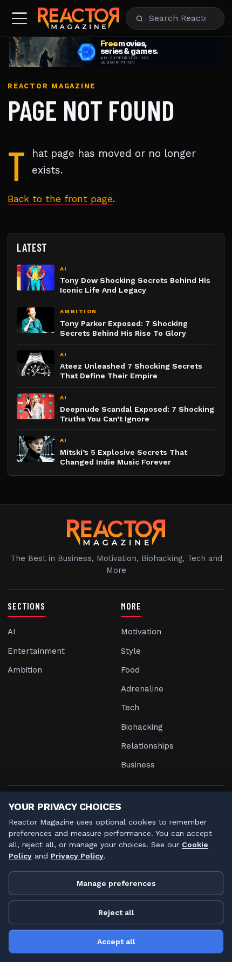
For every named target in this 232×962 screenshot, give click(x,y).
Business (138, 765)
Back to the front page (60, 198)
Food (130, 670)
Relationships (147, 746)
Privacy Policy (77, 856)
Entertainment (36, 651)
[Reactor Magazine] (78, 18)
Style (131, 651)
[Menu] (19, 18)
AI (12, 631)
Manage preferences (116, 883)
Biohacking (142, 727)
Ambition (25, 670)
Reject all (116, 912)
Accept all (116, 941)
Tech (130, 707)
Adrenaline (142, 689)
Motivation (141, 631)
